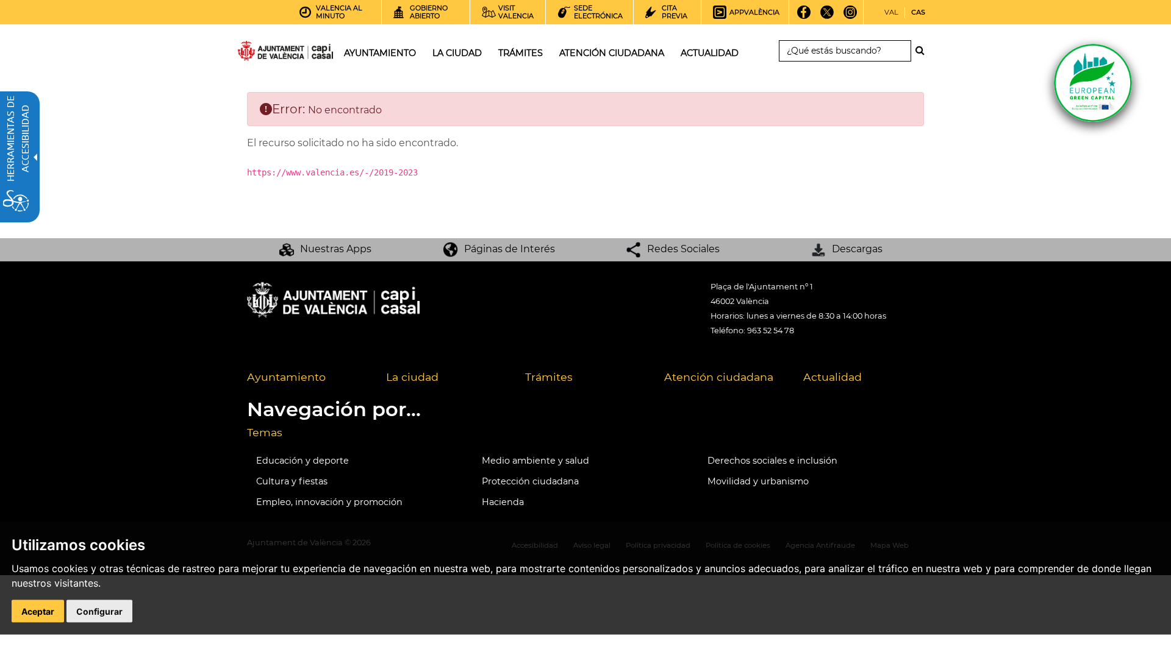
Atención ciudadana (718, 376)
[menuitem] (307, 377)
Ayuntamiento (286, 376)
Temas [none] (264, 432)
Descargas (857, 249)
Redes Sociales (683, 249)
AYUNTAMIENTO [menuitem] (380, 53)
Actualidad (832, 376)
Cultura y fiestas (292, 481)
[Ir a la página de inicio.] (263, 53)
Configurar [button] (99, 611)
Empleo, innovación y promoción (329, 502)
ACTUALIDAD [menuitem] (710, 53)
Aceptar (37, 611)
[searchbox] (845, 51)
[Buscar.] (923, 50)
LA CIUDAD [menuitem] (457, 53)
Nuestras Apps (335, 249)
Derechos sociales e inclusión (772, 460)
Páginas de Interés (509, 249)
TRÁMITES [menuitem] (520, 53)
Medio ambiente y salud (535, 460)
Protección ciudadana (530, 481)
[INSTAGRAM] (850, 16)
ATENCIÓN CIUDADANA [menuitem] (611, 53)
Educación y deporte (302, 460)
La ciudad (412, 376)
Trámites (549, 376)
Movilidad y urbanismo (758, 481)
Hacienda (503, 502)
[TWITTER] (827, 16)
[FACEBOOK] (804, 16)
